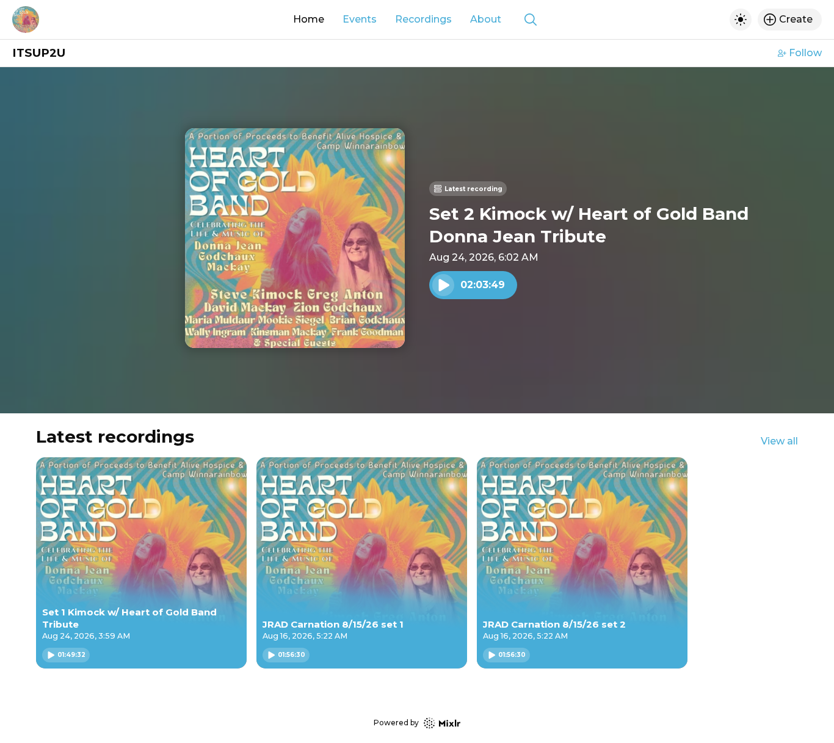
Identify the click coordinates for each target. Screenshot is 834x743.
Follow (805, 53)
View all (779, 441)
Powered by (396, 722)
